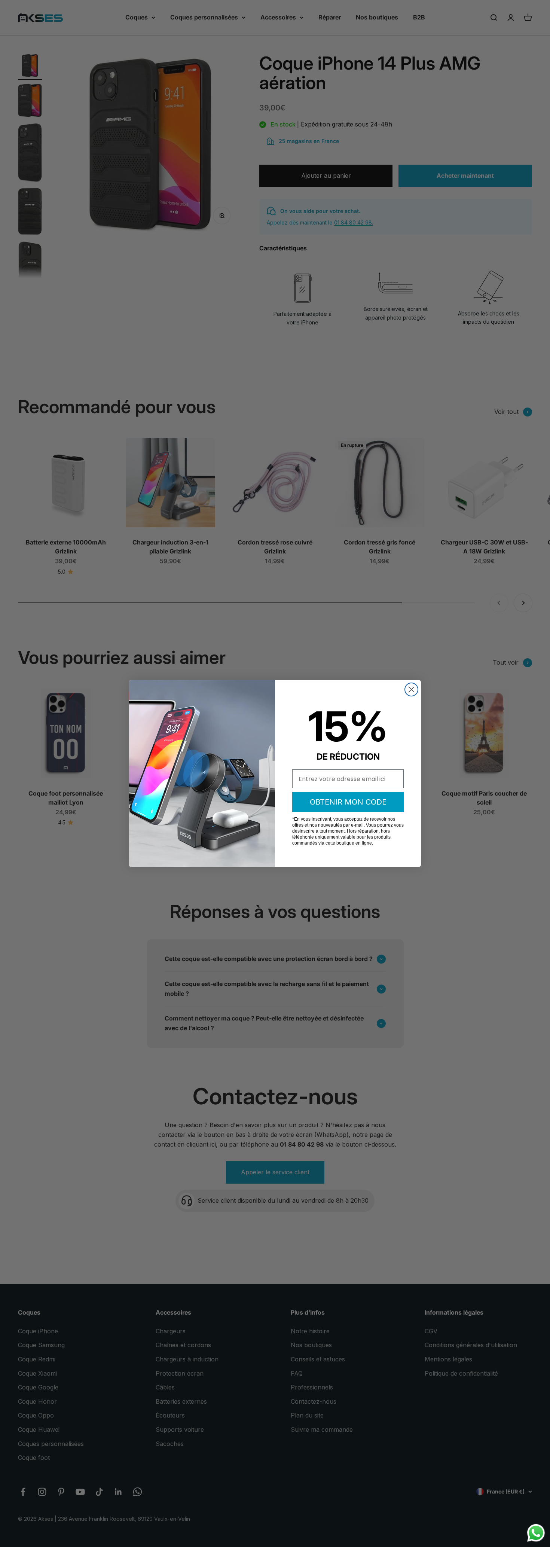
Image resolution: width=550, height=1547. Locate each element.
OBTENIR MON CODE (348, 801)
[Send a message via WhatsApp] (536, 1533)
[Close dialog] (411, 689)
